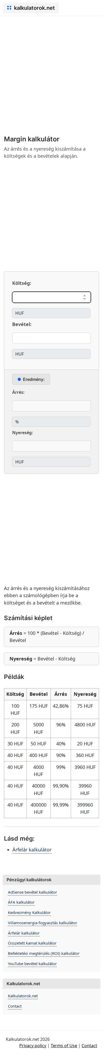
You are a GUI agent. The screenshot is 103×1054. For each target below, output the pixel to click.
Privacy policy (32, 1045)
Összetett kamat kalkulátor (32, 943)
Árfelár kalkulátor (32, 849)
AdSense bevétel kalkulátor (32, 892)
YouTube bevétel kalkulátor (32, 963)
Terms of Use (64, 1045)
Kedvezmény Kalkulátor (29, 912)
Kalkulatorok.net (23, 995)
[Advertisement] (51, 70)
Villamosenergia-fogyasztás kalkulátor (42, 922)
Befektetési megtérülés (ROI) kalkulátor (43, 953)
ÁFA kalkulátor (21, 902)
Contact (15, 1006)
